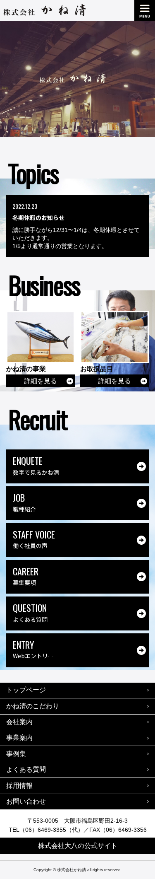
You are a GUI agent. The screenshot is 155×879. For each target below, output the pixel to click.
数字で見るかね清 (36, 465)
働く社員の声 (34, 539)
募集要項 (25, 576)
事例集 (16, 753)
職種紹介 (24, 502)
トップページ (26, 689)
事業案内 (19, 737)
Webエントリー (33, 649)
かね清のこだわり (32, 706)
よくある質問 (30, 612)
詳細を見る (40, 380)
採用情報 (19, 785)
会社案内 (19, 721)
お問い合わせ (26, 801)
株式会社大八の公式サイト (77, 845)
